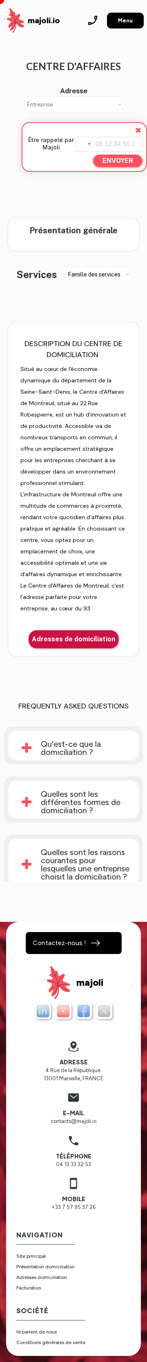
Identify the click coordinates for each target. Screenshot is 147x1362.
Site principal (31, 1256)
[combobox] (84, 144)
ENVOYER (117, 160)
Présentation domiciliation (45, 1267)
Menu (125, 21)
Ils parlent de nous (36, 1332)
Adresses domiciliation (41, 1277)
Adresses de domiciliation (73, 639)
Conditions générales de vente (50, 1342)
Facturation (28, 1288)
